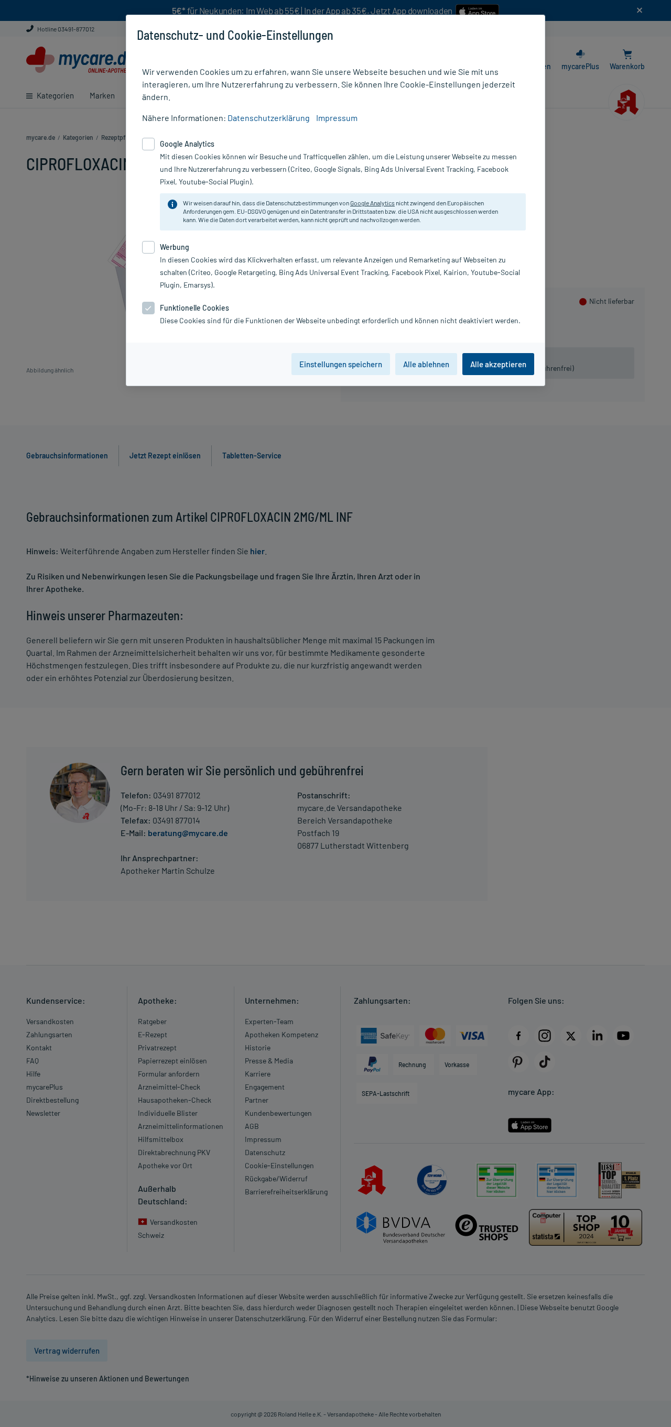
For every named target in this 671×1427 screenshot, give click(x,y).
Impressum (337, 118)
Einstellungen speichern (340, 364)
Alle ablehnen (426, 364)
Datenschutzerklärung (269, 118)
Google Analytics (372, 202)
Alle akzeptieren (498, 364)
